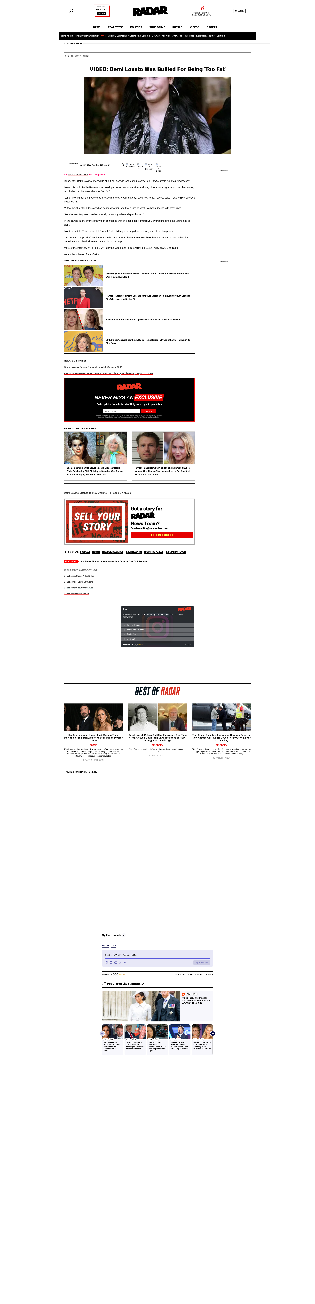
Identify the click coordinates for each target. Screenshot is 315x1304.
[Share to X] (140, 164)
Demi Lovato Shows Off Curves (78, 588)
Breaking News (175, 552)
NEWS (97, 27)
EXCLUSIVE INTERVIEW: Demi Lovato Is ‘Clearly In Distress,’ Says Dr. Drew (108, 373)
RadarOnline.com (78, 174)
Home (66, 56)
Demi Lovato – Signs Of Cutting (78, 582)
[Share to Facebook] (130, 164)
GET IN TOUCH (162, 535)
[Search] (71, 12)
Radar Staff (73, 164)
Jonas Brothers (112, 552)
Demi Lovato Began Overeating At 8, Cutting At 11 (93, 367)
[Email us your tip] (102, 16)
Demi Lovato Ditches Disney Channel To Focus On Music (97, 493)
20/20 (96, 552)
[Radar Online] (150, 11)
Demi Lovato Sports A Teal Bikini (79, 576)
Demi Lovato (134, 552)
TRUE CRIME (157, 27)
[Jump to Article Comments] (122, 164)
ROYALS (177, 27)
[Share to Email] (158, 164)
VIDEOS (194, 27)
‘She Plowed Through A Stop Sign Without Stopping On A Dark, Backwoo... (115, 561)
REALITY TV (115, 27)
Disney (86, 56)
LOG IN (240, 11)
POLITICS (136, 27)
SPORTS (212, 27)
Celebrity (76, 56)
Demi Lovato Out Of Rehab (76, 594)
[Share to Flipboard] (149, 164)
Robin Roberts (153, 552)
